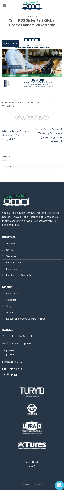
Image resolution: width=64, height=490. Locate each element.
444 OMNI (8, 354)
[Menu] (4, 5)
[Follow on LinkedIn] (12, 375)
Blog (9, 306)
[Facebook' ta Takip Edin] (4, 375)
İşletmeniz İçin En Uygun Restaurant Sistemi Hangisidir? (16, 135)
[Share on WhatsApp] (18, 117)
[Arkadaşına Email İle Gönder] (34, 117)
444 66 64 (8, 350)
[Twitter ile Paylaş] (29, 117)
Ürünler (10, 249)
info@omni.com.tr (12, 361)
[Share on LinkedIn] (46, 117)
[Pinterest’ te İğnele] (40, 117)
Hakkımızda (13, 243)
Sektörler (11, 256)
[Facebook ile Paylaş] (23, 117)
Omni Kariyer (13, 262)
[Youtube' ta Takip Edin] (15, 375)
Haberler (32, 16)
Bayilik (10, 312)
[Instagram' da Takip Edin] (8, 375)
